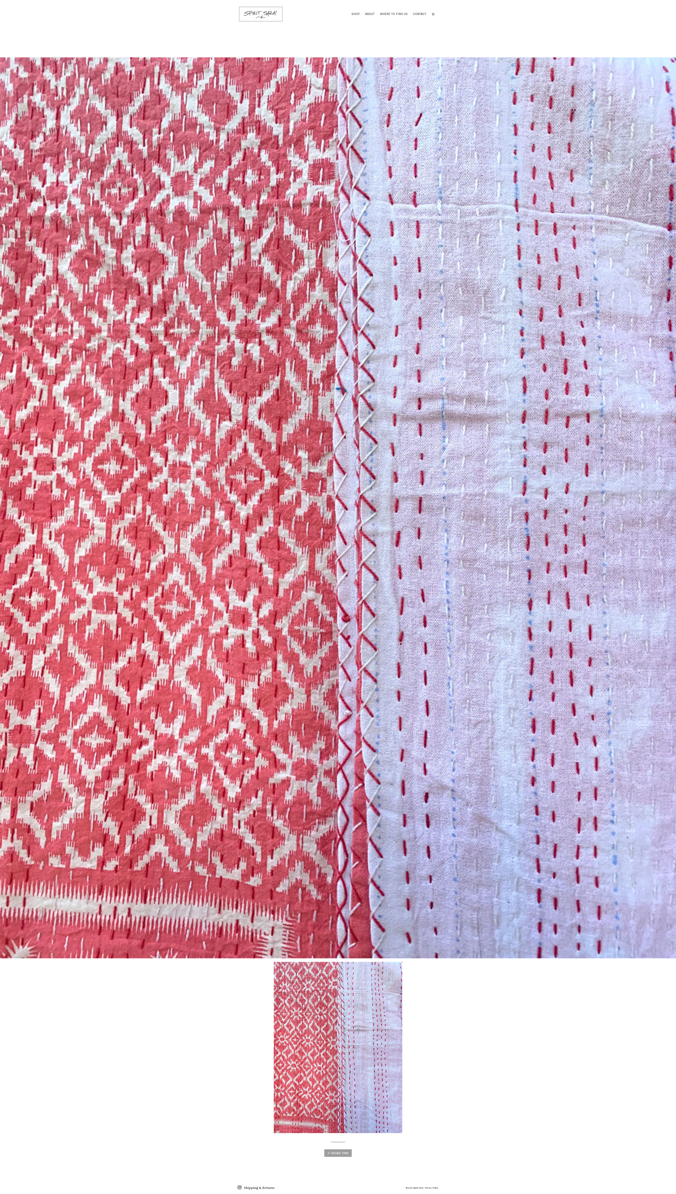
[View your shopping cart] (433, 14)
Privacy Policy (431, 1188)
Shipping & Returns (259, 1188)
